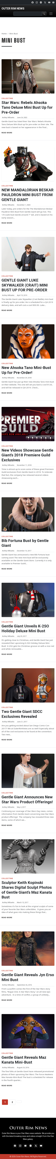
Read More (7, 132)
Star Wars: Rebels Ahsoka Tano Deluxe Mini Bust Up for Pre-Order (27, 107)
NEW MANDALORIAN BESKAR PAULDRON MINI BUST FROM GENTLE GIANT (28, 195)
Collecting (7, 98)
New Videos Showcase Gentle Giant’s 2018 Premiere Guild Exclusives (27, 455)
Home (4, 33)
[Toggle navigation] (50, 13)
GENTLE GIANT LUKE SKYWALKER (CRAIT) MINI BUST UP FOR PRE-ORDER (25, 285)
